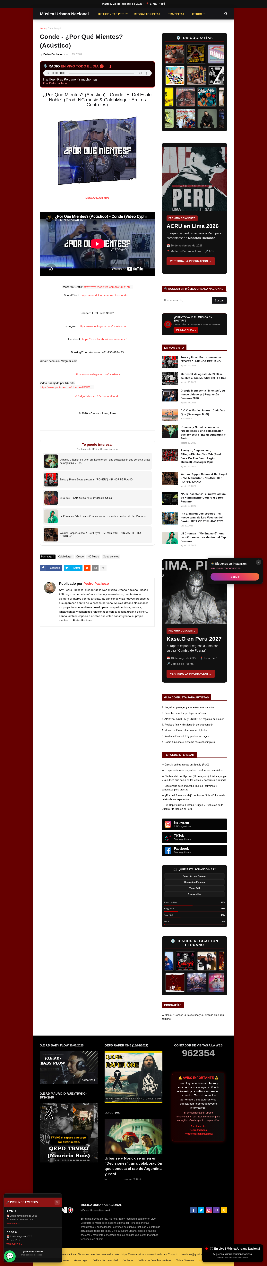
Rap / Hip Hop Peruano (194, 876)
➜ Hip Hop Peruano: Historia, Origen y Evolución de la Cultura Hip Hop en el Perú (192, 807)
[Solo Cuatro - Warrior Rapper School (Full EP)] (174, 97)
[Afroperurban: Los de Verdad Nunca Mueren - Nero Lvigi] (209, 75)
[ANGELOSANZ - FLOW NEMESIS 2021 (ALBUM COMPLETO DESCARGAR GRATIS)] (168, 961)
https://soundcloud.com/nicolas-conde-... (106, 295)
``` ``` (191, 208)
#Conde (114, 396)
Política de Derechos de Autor (154, 1260)
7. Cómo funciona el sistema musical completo (188, 742)
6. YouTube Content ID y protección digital (186, 736)
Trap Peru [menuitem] (176, 14)
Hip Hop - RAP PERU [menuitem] (111, 14)
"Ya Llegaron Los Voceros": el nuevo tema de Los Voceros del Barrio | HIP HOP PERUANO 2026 (202, 517)
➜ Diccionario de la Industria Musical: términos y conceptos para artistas (189, 787)
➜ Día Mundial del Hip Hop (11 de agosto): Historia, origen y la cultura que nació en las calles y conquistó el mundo (194, 778)
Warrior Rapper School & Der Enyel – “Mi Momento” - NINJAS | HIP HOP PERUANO (204, 477)
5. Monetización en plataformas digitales (184, 730)
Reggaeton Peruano (194, 882)
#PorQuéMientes (85, 396)
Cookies (64, 1260)
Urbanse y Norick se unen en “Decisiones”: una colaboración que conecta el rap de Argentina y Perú (203, 432)
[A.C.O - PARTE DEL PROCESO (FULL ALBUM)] (187, 75)
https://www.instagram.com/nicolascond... (104, 326)
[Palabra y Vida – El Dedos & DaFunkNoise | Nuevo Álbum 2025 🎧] (196, 97)
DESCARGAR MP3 (97, 197)
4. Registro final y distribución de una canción (187, 724)
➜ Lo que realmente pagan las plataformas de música (192, 770)
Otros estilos (194, 894)
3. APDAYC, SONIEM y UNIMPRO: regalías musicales (193, 719)
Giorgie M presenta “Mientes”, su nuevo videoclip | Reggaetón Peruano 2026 (203, 394)
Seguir (235, 576)
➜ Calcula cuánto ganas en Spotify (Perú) (185, 764)
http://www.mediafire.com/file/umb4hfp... (108, 286)
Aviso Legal (81, 1260)
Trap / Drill (194, 888)
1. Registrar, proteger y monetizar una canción (188, 707)
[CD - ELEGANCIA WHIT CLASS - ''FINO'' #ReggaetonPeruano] (169, 982)
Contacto (128, 1260)
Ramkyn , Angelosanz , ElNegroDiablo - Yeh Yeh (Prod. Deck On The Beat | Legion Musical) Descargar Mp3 (201, 456)
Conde (80, 556)
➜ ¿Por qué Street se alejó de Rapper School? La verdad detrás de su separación (194, 797)
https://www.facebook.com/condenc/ (104, 339)
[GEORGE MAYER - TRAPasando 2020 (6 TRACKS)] (191, 982)
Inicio (43, 28)
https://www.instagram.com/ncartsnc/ (97, 374)
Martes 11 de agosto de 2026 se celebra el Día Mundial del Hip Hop (204, 375)
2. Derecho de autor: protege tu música (184, 713)
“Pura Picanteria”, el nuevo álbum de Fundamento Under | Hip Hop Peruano (203, 497)
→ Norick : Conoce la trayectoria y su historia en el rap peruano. (193, 1017)
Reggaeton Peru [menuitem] (147, 14)
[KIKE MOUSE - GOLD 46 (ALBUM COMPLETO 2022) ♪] (189, 961)
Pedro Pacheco (96, 584)
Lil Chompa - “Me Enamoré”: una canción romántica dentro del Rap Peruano (203, 537)
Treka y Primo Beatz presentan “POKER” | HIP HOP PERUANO (201, 359)
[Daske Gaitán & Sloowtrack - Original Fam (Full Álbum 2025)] (196, 118)
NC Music (93, 556)
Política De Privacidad (105, 1260)
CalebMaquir (55, 28)
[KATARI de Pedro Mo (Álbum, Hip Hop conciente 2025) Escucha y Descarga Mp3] (175, 118)
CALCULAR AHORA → (186, 330)
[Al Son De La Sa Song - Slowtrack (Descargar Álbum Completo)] (211, 961)
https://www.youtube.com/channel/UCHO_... (67, 387)
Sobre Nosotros (185, 1260)
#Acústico (103, 396)
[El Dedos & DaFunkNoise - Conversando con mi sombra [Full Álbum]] (184, 54)
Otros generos (111, 556)
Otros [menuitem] (197, 14)
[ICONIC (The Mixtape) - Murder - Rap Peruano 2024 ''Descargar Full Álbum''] (166, 75)
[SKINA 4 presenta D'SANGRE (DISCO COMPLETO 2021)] (212, 982)
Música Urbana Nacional (64, 14)
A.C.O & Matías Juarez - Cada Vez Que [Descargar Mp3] (203, 412)
